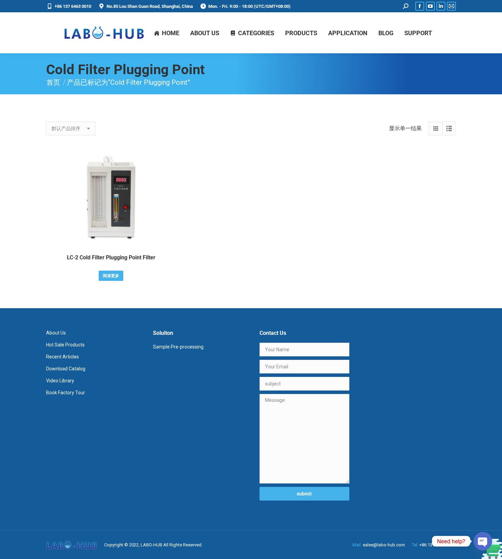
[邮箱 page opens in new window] (451, 6)
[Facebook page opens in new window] (419, 6)
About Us (56, 333)
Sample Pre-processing (178, 347)
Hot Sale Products (65, 344)
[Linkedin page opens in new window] (440, 6)
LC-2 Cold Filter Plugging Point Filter (111, 257)
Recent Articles (62, 356)
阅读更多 (111, 275)
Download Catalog (65, 368)
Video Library (60, 380)
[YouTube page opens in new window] (430, 6)
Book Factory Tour (65, 392)
